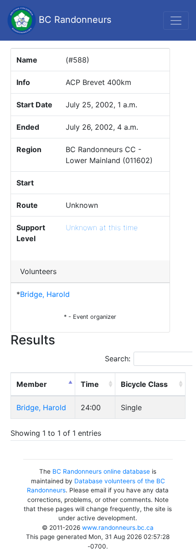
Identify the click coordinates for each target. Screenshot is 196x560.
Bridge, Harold (45, 294)
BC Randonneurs (73, 19)
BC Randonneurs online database (101, 471)
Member (31, 384)
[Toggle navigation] (176, 20)
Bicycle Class (144, 384)
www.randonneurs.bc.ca (118, 527)
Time (90, 384)
